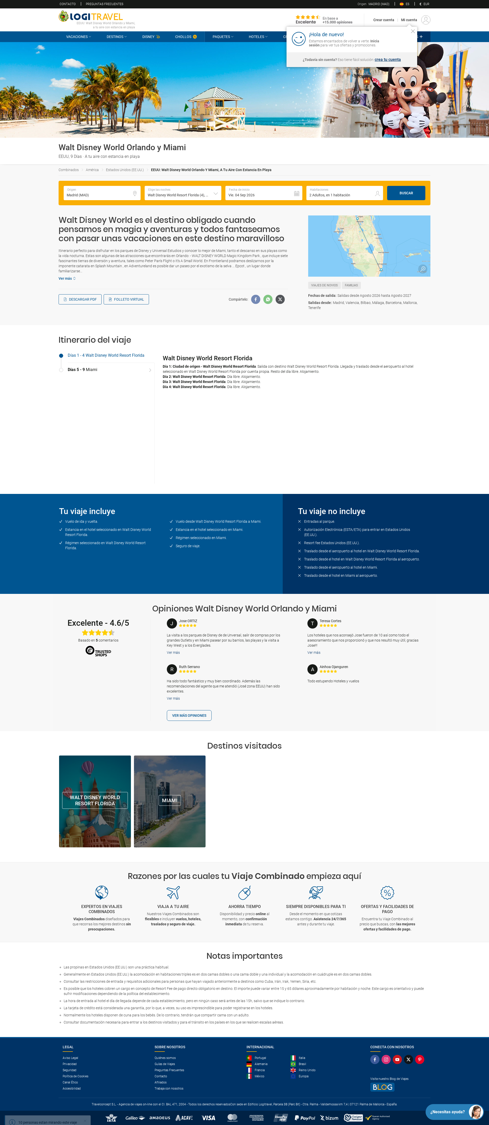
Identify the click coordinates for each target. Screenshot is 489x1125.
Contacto (68, 4)
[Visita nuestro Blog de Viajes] (398, 1087)
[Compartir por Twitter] (280, 299)
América (92, 170)
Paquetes (221, 37)
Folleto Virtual (129, 299)
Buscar (406, 193)
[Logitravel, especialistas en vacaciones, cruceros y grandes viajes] (97, 16)
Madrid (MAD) (373, 4)
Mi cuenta (409, 20)
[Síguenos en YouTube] (398, 1059)
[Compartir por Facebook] (255, 299)
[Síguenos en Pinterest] (420, 1059)
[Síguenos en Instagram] (387, 1059)
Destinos (115, 37)
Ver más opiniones (189, 715)
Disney (148, 37)
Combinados (69, 170)
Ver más (173, 652)
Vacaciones (77, 37)
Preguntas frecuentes (104, 4)
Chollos (183, 37)
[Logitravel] (324, 20)
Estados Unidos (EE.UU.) (125, 170)
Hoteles (256, 37)
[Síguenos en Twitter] (409, 1059)
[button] (183, 193)
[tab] (107, 356)
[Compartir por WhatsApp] (268, 299)
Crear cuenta (383, 20)
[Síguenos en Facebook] (376, 1059)
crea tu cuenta (388, 59)
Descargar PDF (83, 299)
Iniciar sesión (397, 38)
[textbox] (102, 193)
